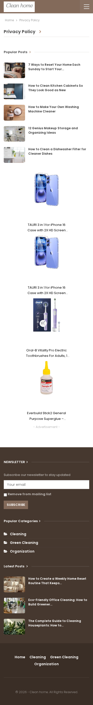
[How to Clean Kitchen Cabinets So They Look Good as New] (14, 91)
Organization (22, 551)
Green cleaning (24, 542)
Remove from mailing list (29, 494)
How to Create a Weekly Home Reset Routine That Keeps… (57, 581)
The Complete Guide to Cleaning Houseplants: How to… (54, 623)
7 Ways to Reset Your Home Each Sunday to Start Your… (54, 67)
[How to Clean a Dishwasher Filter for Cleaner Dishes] (14, 155)
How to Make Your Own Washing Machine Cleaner (53, 109)
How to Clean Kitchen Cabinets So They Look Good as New (55, 88)
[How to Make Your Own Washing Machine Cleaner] (14, 113)
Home (20, 657)
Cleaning (18, 534)
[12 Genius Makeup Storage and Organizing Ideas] (14, 134)
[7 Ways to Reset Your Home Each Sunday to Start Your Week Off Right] (14, 70)
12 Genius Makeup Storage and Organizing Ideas (53, 130)
